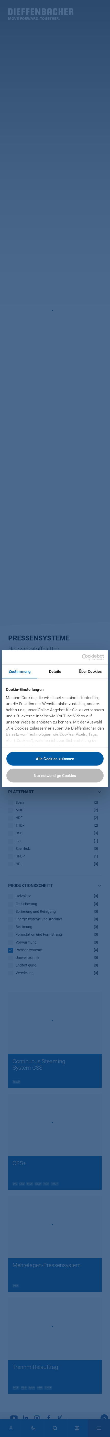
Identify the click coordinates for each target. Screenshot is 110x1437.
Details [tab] (55, 671)
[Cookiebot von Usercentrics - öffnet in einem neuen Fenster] (81, 657)
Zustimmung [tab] (20, 671)
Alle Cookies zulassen (55, 759)
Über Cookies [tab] (90, 671)
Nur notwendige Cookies (55, 775)
